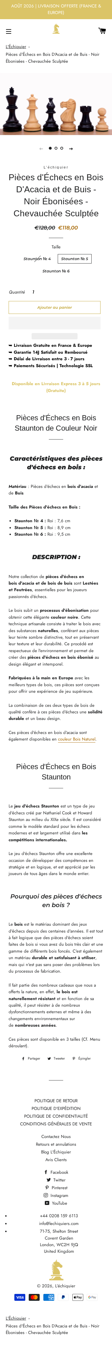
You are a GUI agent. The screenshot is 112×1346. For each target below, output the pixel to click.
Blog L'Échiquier (56, 1152)
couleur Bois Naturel (76, 739)
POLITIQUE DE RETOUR (56, 1101)
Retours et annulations (56, 1144)
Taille (56, 247)
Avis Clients (56, 1160)
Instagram (58, 1195)
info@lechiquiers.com (59, 1223)
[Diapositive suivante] (71, 148)
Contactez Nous (56, 1136)
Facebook (58, 1172)
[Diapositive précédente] (41, 148)
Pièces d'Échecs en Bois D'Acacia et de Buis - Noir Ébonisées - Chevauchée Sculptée (52, 57)
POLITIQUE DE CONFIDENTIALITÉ (56, 1116)
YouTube (59, 1203)
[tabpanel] (56, 104)
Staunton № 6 (56, 271)
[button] (55, 323)
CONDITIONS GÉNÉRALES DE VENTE (56, 1124)
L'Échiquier (16, 46)
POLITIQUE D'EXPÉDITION (56, 1108)
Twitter (58, 1180)
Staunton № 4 (37, 258)
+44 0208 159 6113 (59, 1216)
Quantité (17, 292)
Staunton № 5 (74, 258)
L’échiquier (65, 1286)
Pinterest (58, 1188)
